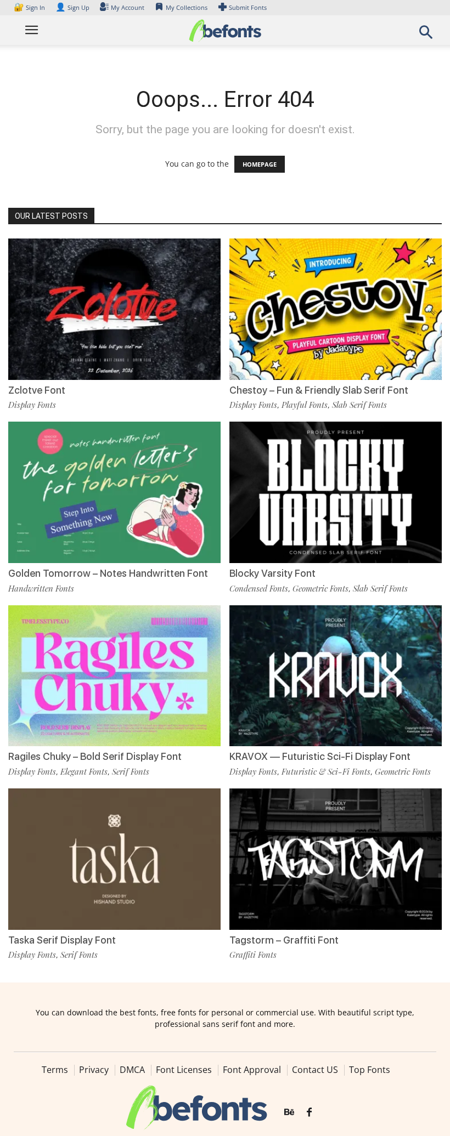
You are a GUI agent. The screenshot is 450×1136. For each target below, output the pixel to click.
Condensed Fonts (258, 588)
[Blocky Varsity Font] (335, 491)
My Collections (186, 7)
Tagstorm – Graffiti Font (284, 940)
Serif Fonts (130, 771)
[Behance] (289, 1112)
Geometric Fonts (320, 588)
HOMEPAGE (260, 164)
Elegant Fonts (84, 771)
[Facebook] (309, 1112)
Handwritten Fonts (41, 588)
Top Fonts (369, 1070)
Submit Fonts (248, 7)
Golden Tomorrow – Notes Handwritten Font (108, 573)
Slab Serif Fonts (359, 404)
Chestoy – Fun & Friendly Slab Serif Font (318, 390)
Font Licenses (184, 1070)
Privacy (94, 1070)
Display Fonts (32, 404)
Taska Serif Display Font (62, 940)
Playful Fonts (305, 404)
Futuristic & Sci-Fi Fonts (326, 771)
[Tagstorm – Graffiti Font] (335, 858)
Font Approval (252, 1070)
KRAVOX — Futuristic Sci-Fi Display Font (319, 756)
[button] (426, 35)
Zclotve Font (36, 390)
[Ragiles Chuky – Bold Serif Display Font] (114, 674)
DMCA (132, 1070)
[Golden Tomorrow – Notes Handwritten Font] (114, 491)
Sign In (30, 7)
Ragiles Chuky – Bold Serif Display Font (95, 756)
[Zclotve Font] (114, 308)
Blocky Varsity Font (272, 573)
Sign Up (72, 7)
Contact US (315, 1070)
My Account (127, 7)
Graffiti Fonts (253, 954)
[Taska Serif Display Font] (114, 858)
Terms (55, 1070)
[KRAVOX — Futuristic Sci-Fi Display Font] (335, 674)
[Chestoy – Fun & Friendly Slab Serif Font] (335, 308)
